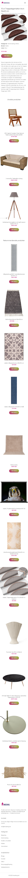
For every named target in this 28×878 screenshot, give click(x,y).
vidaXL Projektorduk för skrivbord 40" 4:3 (14, 508)
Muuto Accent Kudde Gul (14, 784)
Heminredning (11, 43)
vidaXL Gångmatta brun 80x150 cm (14, 363)
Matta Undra (14, 465)
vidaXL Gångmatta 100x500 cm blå (14, 406)
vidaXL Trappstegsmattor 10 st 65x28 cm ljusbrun (14, 598)
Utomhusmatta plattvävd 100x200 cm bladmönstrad (14, 553)
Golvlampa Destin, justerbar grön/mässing (14, 741)
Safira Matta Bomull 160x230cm (14, 319)
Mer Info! (6, 56)
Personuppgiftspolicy (6, 864)
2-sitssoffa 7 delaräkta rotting (14, 178)
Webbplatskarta (5, 867)
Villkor (2, 861)
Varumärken (4, 846)
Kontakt (3, 859)
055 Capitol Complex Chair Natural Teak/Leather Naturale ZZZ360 (14, 134)
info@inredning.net (6, 826)
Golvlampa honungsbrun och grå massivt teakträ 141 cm (14, 223)
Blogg (2, 856)
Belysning (3, 835)
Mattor (17, 43)
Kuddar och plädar (6, 840)
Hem (2, 13)
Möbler (3, 843)
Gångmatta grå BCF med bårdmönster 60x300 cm (14, 274)
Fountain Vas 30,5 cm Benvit (14, 652)
